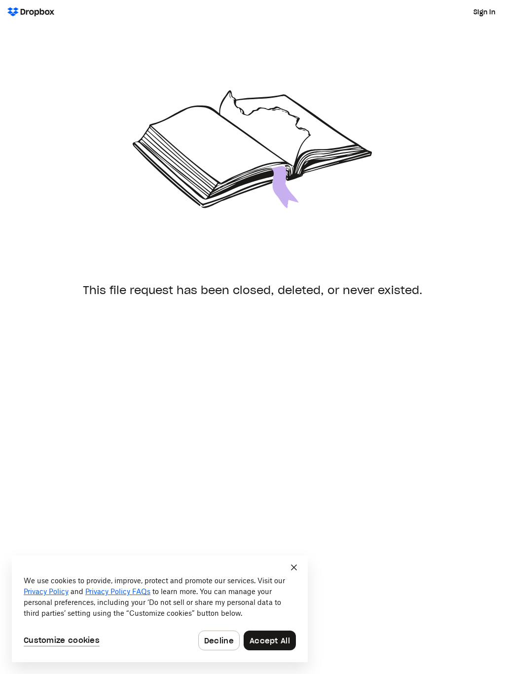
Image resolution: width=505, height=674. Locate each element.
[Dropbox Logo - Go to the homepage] (31, 12)
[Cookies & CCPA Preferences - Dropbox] (160, 609)
